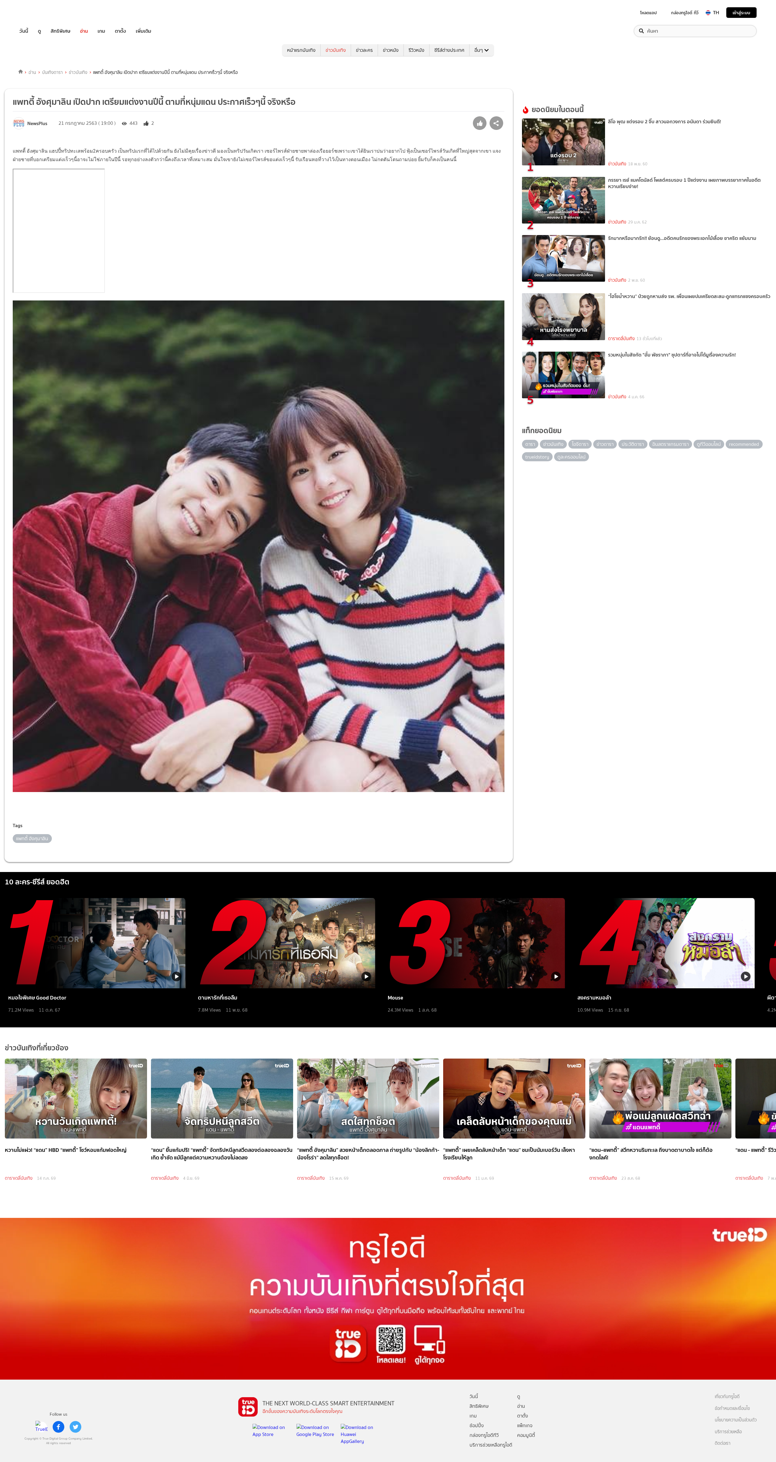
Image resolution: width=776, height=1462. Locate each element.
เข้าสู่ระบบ (741, 12)
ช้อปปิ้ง (477, 1425)
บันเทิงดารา (52, 72)
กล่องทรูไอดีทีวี (484, 1435)
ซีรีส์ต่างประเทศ (449, 50)
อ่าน (84, 31)
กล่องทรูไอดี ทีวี (684, 12)
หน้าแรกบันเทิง (301, 50)
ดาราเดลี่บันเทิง (621, 339)
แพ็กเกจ (525, 1425)
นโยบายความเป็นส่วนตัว (736, 1420)
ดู (39, 31)
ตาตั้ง (120, 31)
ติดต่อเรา (723, 1443)
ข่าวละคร (364, 50)
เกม (101, 31)
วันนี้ (23, 31)
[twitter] (75, 1427)
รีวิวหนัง (416, 50)
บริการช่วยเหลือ (728, 1432)
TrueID (37, 12)
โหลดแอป (648, 12)
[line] (41, 1427)
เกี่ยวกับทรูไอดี (727, 1397)
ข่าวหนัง (391, 50)
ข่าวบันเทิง (336, 50)
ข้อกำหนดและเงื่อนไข (732, 1408)
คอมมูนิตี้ (526, 1435)
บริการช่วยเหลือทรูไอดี (491, 1444)
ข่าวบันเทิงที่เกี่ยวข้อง (37, 1048)
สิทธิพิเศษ (60, 31)
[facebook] (58, 1427)
